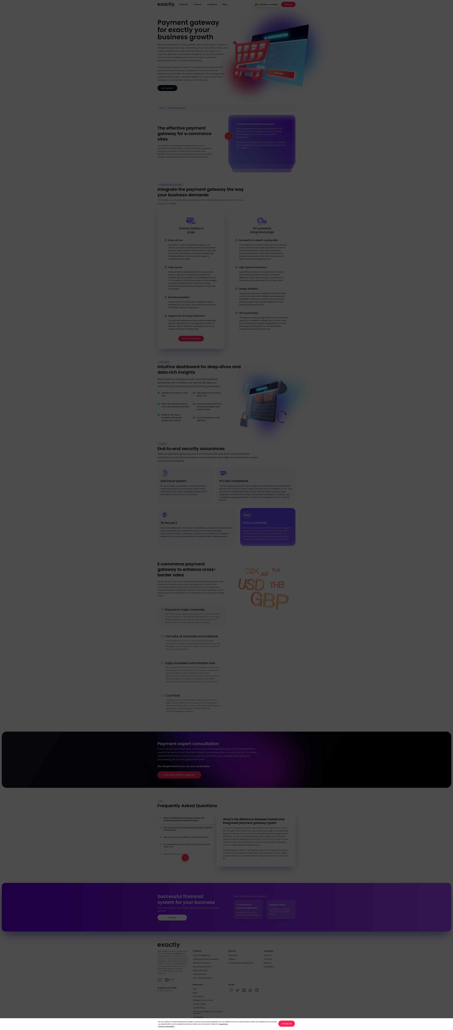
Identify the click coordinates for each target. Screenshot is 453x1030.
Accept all (286, 1023)
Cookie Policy (223, 1024)
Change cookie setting (166, 1026)
